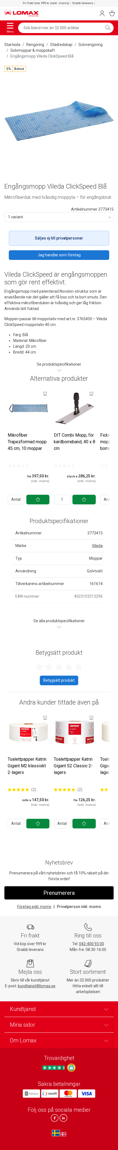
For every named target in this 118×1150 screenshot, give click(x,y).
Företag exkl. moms (34, 906)
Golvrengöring (90, 44)
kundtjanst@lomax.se (36, 986)
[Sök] (108, 28)
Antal (16, 499)
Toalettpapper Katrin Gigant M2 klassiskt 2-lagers (27, 766)
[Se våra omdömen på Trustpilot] (54, 1067)
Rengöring (35, 44)
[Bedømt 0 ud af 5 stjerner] (18, 465)
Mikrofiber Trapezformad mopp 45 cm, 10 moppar (27, 442)
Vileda (97, 545)
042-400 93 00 (91, 944)
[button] (15, 69)
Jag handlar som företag (59, 255)
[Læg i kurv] (37, 499)
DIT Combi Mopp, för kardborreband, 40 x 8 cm (74, 442)
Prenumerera (59, 893)
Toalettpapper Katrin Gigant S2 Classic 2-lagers (73, 766)
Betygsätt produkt (59, 680)
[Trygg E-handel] (71, 1068)
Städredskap (61, 44)
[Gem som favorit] (45, 393)
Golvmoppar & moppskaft (32, 50)
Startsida (12, 44)
